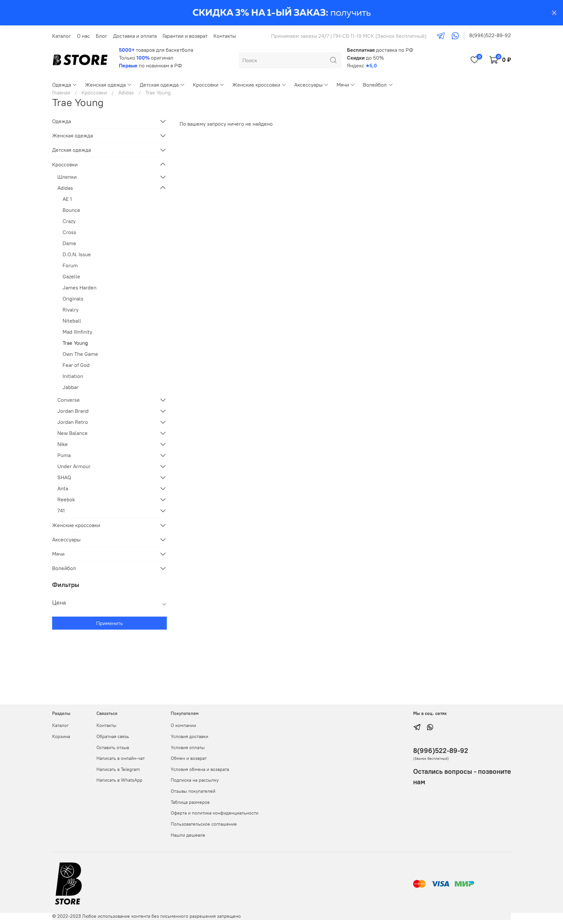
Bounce (71, 210)
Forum (70, 265)
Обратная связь (112, 736)
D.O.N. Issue (77, 254)
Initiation (73, 376)
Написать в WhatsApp (119, 780)
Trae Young (75, 343)
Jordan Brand (73, 411)
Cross (69, 232)
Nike (62, 444)
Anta (62, 488)
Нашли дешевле (188, 835)
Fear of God (76, 365)
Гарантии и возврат (185, 36)
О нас (83, 36)
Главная (61, 92)
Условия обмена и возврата (200, 769)
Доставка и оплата (135, 36)
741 (61, 510)
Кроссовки (205, 84)
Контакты (224, 36)
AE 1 (67, 199)
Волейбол (375, 84)
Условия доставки (189, 736)
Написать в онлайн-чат (120, 758)
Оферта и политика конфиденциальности (214, 813)
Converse (68, 400)
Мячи (343, 84)
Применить (109, 623)
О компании (183, 725)
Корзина (61, 736)
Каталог (61, 36)
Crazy (69, 221)
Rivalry (71, 309)
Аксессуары (308, 84)
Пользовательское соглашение (204, 824)
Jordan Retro (72, 422)
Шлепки (67, 177)
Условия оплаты (188, 747)
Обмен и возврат (189, 758)
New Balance (72, 433)
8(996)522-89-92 (490, 35)
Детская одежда (159, 84)
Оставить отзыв (112, 747)
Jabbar (71, 387)
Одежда (61, 84)
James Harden (79, 287)
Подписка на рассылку (195, 780)
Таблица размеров (190, 802)
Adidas (126, 92)
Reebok (66, 499)
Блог (101, 36)
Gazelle (71, 276)
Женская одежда (105, 84)
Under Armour (74, 466)
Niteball (72, 320)
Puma (64, 455)
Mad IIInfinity (77, 331)
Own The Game (80, 354)
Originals (73, 298)
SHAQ (64, 477)
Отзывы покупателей (193, 791)
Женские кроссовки (256, 84)
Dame (69, 243)
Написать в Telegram (118, 769)
